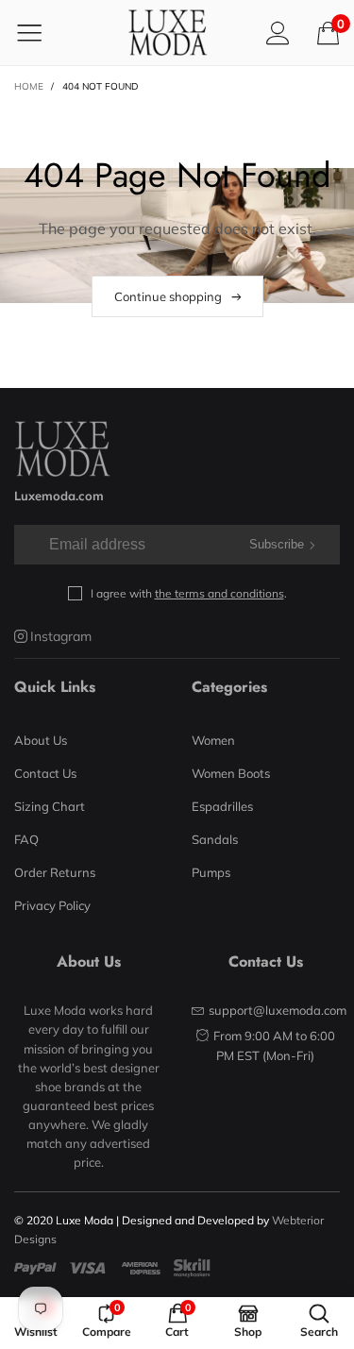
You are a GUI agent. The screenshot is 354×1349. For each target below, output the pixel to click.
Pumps (211, 872)
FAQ (26, 839)
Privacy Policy (52, 905)
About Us (40, 740)
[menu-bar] (41, 32)
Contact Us (45, 773)
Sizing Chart (49, 806)
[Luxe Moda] (167, 32)
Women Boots (231, 773)
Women (213, 740)
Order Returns (54, 872)
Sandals (215, 839)
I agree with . (189, 593)
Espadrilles (222, 806)
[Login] (278, 32)
